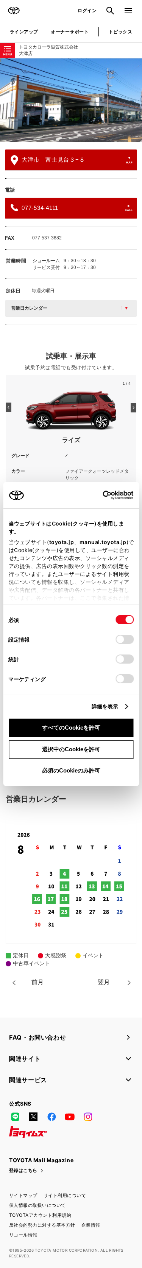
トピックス (120, 32)
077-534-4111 (40, 208)
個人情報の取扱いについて (37, 1205)
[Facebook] (51, 1117)
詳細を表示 (105, 706)
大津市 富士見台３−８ (53, 159)
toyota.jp (61, 542)
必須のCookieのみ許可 (71, 770)
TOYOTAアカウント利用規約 (40, 1215)
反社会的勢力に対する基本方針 (42, 1225)
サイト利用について (65, 1195)
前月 (37, 982)
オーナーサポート (70, 32)
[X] (33, 1117)
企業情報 (90, 1225)
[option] (71, 100)
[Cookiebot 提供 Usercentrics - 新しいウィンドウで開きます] (100, 495)
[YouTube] (70, 1117)
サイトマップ (23, 1195)
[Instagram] (88, 1117)
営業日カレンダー (29, 308)
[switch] (124, 639)
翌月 (104, 982)
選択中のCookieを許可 (71, 749)
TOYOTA (13, 10)
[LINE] (15, 1117)
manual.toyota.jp (102, 542)
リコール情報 (23, 1235)
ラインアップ (24, 32)
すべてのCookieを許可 (71, 727)
